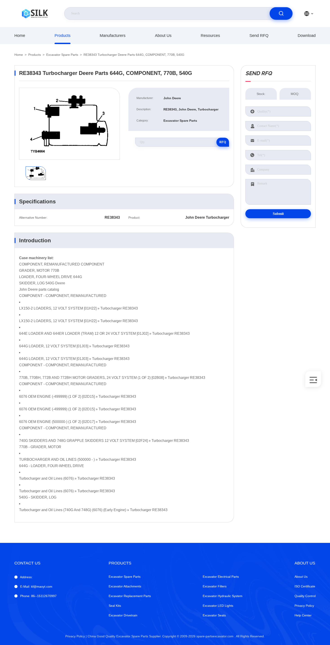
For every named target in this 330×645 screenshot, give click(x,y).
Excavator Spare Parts (62, 54)
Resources (210, 35)
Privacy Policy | (76, 636)
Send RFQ (258, 35)
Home (19, 35)
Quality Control (305, 596)
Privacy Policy (304, 605)
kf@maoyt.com (36, 586)
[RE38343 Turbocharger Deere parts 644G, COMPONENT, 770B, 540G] (69, 124)
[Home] (35, 13)
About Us (163, 35)
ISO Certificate (305, 586)
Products (62, 35)
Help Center (303, 615)
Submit (278, 214)
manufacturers (112, 35)
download (307, 35)
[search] (281, 13)
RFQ (222, 142)
